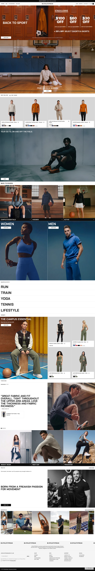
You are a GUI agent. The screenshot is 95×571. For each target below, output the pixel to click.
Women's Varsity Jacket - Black (56, 343)
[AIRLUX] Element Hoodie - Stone (9, 122)
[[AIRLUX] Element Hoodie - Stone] (7, 125)
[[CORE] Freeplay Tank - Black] (79, 345)
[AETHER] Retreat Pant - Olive (56, 373)
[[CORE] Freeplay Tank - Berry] (76, 345)
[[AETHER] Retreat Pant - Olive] (53, 376)
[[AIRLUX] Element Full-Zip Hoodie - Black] (57, 125)
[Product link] (12, 112)
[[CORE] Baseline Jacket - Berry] (76, 125)
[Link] (47, 1)
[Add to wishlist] (18, 122)
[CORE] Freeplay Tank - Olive (79, 342)
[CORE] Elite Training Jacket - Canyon (34, 122)
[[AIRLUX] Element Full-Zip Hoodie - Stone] (50, 125)
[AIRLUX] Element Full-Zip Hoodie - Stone (57, 122)
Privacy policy (13, 560)
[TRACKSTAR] (79, 448)
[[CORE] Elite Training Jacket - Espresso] (27, 125)
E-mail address (5, 556)
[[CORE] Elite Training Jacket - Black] (31, 125)
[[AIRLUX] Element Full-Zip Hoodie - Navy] (53, 125)
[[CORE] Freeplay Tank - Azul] (74, 345)
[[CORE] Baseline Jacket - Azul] (74, 125)
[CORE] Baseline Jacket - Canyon (80, 122)
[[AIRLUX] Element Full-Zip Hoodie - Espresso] (55, 125)
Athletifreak (6, 569)
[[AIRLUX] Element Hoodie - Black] (10, 125)
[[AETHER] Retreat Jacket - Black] (74, 376)
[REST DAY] (47, 448)
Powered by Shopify (12, 569)
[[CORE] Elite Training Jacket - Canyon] (33, 125)
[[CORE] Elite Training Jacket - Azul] (29, 125)
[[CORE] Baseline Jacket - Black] (79, 125)
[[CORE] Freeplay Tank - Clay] (81, 345)
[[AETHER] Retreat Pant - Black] (50, 376)
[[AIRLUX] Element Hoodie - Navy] (3, 125)
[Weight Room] (16, 448)
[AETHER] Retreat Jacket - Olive (80, 373)
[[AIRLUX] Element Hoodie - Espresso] (5, 125)
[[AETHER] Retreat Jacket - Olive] (76, 376)
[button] (81, 3)
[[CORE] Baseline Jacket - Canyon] (81, 125)
